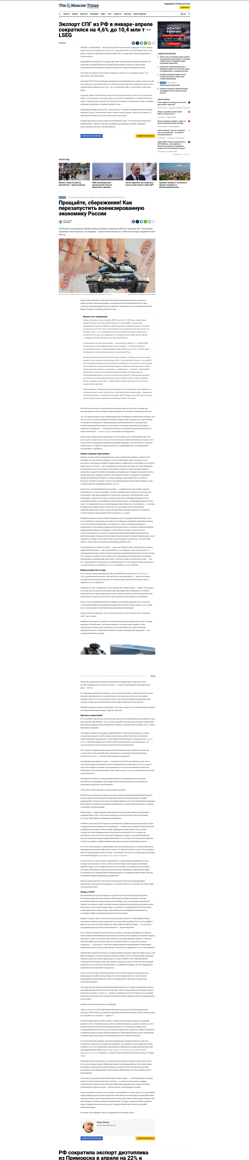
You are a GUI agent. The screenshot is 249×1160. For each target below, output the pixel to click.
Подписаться (124, 591)
